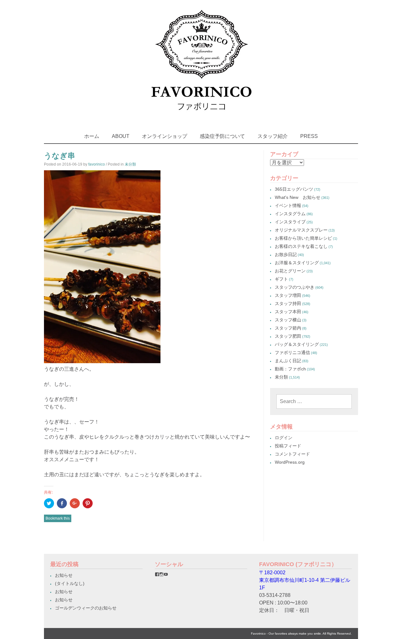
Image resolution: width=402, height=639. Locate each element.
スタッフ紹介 (273, 136)
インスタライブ (290, 221)
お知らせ (64, 575)
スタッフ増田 (288, 295)
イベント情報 (288, 205)
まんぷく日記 (288, 360)
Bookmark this (58, 518)
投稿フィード (288, 445)
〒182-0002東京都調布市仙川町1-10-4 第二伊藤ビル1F (304, 580)
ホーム (91, 136)
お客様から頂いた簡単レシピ (303, 238)
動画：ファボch (290, 368)
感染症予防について (222, 136)
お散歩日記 (286, 254)
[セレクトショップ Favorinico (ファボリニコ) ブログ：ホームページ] (201, 116)
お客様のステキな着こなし (301, 246)
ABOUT (120, 136)
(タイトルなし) (69, 583)
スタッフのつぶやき (294, 287)
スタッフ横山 (288, 319)
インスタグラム (290, 213)
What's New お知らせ (297, 197)
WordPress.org (290, 462)
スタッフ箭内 (288, 327)
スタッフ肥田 (288, 336)
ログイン (283, 437)
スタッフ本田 (288, 311)
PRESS (309, 136)
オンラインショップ (164, 136)
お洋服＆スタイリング (297, 262)
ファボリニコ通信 (292, 352)
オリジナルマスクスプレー (301, 229)
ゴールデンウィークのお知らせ (86, 607)
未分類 (130, 164)
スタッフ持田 (288, 303)
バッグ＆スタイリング (297, 344)
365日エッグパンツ (294, 189)
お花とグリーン (290, 270)
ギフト (281, 278)
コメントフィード (292, 453)
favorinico (96, 164)
